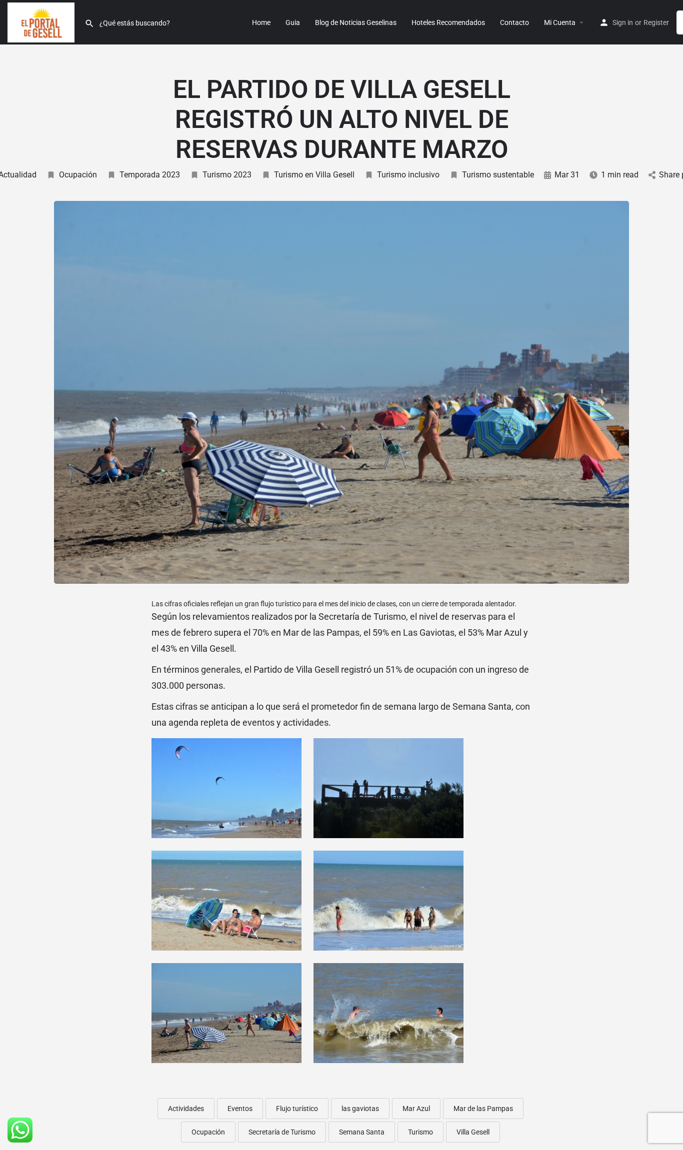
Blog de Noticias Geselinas (355, 22)
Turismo (420, 1132)
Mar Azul (416, 1109)
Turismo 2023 (227, 174)
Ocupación (78, 174)
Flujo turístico (297, 1109)
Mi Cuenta (560, 22)
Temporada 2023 (150, 174)
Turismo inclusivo (408, 174)
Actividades (186, 1109)
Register (656, 22)
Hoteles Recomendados (448, 22)
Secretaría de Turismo (282, 1132)
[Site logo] (42, 21)
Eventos (240, 1109)
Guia (293, 22)
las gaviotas (360, 1109)
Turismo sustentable (498, 174)
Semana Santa (361, 1132)
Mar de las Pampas (483, 1109)
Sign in (622, 22)
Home (261, 22)
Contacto (514, 22)
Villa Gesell (473, 1132)
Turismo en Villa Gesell (314, 174)
